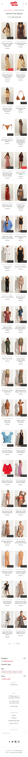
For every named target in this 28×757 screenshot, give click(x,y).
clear (25, 658)
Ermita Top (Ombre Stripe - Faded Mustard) (7, 45)
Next (18, 643)
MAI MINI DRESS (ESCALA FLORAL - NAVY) (20, 328)
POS (7, 752)
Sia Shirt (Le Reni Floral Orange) (21, 572)
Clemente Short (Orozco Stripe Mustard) (7, 110)
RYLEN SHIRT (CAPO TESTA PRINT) (21, 360)
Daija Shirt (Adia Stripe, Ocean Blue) (7, 237)
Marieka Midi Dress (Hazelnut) (7, 542)
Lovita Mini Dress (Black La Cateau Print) (7, 633)
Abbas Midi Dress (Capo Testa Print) (20, 391)
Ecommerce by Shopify (16, 752)
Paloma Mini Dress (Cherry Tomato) (7, 481)
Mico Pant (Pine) (7, 359)
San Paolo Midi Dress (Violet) (20, 481)
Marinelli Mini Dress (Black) (7, 602)
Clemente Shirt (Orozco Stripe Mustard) (20, 76)
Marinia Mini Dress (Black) (21, 237)
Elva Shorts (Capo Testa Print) (7, 391)
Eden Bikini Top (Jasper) (20, 109)
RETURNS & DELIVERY (14, 721)
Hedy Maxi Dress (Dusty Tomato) (7, 205)
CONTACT (14, 718)
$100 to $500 (6, 679)
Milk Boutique (18, 750)
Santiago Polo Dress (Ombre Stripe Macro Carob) (20, 142)
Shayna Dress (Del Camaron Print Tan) (21, 602)
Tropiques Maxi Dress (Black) (20, 451)
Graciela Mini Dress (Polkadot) (21, 44)
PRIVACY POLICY (14, 723)
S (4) (9, 672)
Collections (11, 10)
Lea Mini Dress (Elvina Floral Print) (21, 542)
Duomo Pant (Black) (7, 297)
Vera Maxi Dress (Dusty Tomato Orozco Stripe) (7, 174)
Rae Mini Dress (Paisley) (20, 297)
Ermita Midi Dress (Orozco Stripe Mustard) (7, 76)
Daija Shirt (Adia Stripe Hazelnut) (21, 511)
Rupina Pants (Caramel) (21, 421)
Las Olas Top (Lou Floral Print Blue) (7, 451)
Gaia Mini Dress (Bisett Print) (20, 632)
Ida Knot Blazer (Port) (20, 173)
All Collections (14, 684)
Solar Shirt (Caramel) (7, 421)
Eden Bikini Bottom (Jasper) (7, 140)
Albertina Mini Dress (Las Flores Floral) (7, 328)
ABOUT (14, 715)
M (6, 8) (15, 672)
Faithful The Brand (7, 41)
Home (5, 10)
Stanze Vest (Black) (21, 267)
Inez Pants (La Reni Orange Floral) (7, 572)
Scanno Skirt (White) (7, 267)
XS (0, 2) (4, 672)
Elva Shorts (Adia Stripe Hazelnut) (7, 511)
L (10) (20, 672)
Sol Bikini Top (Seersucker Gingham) (21, 206)
